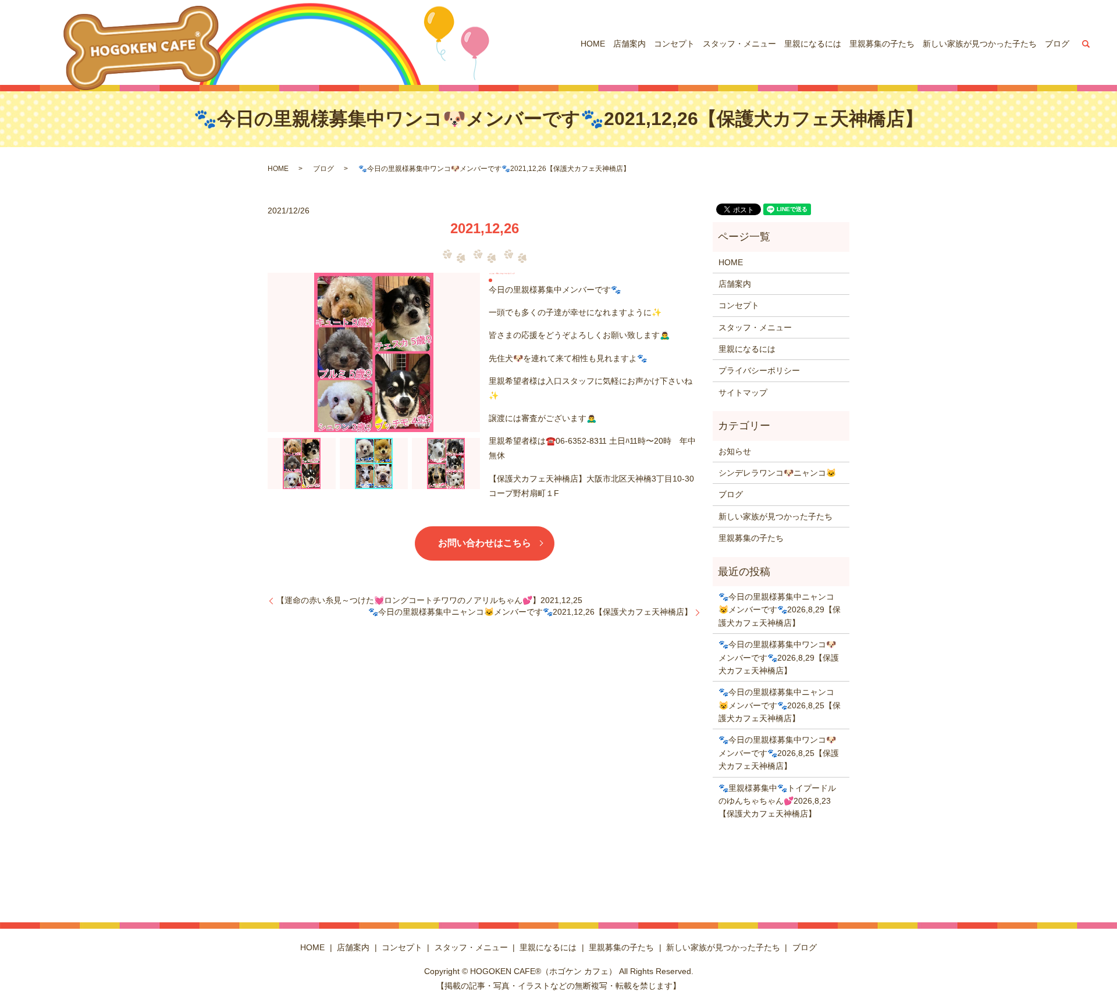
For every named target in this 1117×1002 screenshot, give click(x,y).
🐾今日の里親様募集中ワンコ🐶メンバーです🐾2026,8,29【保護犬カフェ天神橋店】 (778, 657)
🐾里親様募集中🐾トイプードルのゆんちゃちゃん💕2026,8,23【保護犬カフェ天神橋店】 (777, 801)
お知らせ (734, 451)
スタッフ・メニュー (739, 43)
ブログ (1057, 43)
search (1086, 43)
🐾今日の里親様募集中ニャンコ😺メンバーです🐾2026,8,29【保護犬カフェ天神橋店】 (779, 609)
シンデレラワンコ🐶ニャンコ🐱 (777, 472)
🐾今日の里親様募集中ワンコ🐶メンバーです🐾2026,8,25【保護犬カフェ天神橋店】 (778, 753)
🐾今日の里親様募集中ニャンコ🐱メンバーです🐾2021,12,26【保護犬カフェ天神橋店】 (530, 611)
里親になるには (812, 43)
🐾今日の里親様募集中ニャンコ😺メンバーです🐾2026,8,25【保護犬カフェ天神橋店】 (779, 705)
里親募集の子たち (882, 43)
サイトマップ (742, 392)
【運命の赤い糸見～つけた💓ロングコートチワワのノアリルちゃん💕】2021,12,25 (429, 600)
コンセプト (674, 43)
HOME (593, 43)
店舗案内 (629, 43)
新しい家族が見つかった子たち (980, 43)
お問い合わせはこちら (484, 543)
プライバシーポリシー (759, 370)
